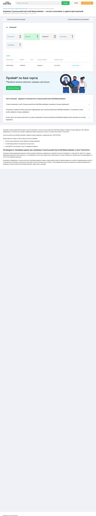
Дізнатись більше (13, 88)
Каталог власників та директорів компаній (15, 8)
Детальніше (76, 65)
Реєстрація (87, 3)
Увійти (76, 3)
